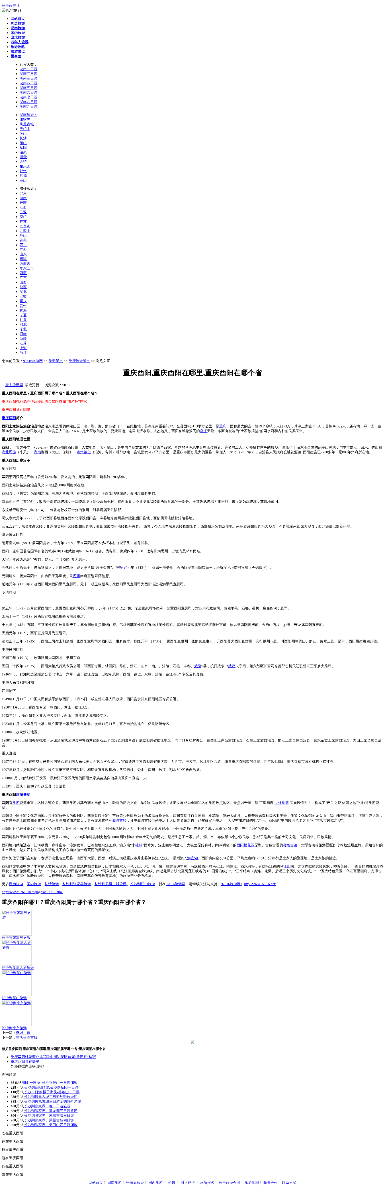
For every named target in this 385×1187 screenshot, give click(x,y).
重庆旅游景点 (79, 361)
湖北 (23, 292)
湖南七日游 (28, 97)
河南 (23, 334)
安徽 (23, 296)
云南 (23, 203)
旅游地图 (252, 1183)
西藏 (23, 273)
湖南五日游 (28, 88)
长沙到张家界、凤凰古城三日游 (49, 1115)
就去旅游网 (14, 385)
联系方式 (289, 1183)
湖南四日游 (28, 83)
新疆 (23, 338)
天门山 (25, 129)
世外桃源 (281, 803)
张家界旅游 (135, 1183)
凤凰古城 (27, 124)
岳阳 (23, 147)
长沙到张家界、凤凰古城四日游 (49, 1120)
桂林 (23, 221)
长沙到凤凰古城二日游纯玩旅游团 (51, 1097)
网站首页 (96, 1183)
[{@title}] (16, 917)
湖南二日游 (28, 74)
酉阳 (12, 418)
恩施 (12, 452)
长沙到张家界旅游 (76, 884)
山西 (23, 282)
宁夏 (23, 315)
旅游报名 (207, 1183)
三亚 (23, 212)
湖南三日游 (28, 78)
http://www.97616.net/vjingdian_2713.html (32, 892)
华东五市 (27, 268)
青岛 (23, 240)
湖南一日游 (28, 69)
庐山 (23, 235)
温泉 (23, 152)
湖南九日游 (28, 106)
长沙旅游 (52, 884)
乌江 (203, 431)
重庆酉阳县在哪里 (16, 410)
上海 (23, 348)
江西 (23, 207)
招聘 (171, 1183)
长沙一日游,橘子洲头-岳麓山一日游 (52, 1092)
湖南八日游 (28, 102)
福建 (23, 259)
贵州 (23, 306)
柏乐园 (25, 166)
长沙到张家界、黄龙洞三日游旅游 (51, 1111)
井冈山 (25, 231)
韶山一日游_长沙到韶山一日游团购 (50, 1083)
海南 (23, 198)
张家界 (25, 119)
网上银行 (187, 1183)
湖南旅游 (16, 884)
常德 (23, 176)
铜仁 (87, 452)
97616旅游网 (33, 361)
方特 (23, 162)
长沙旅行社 (11, 6)
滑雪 (23, 157)
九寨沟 (25, 226)
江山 (287, 866)
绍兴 (123, 568)
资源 (26, 794)
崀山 (23, 180)
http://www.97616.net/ (260, 884)
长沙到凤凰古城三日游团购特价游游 (52, 1101)
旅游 (19, 794)
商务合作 (270, 1183)
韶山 (23, 133)
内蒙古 (25, 263)
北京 (23, 193)
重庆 (23, 301)
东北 (23, 329)
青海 (23, 310)
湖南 (37, 452)
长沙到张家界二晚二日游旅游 (47, 1106)
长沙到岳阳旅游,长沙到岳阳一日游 (51, 1087)
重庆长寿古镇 (26, 1037)
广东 (23, 278)
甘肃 (23, 320)
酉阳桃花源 (245, 845)
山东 (23, 254)
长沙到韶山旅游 (142, 884)
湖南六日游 (28, 92)
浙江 (23, 352)
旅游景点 (56, 361)
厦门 (23, 217)
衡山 (23, 143)
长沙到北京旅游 (14, 1028)
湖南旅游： (28, 115)
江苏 (23, 343)
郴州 (23, 171)
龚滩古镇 (119, 820)
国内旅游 (34, 884)
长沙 (23, 138)
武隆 (197, 666)
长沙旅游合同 (229, 1183)
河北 (23, 324)
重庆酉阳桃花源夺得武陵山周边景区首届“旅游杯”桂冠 (44, 401)
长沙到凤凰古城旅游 (110, 884)
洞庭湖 (192, 858)
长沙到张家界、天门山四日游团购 (51, 1125)
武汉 (231, 666)
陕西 (23, 287)
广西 (23, 249)
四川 (23, 245)
